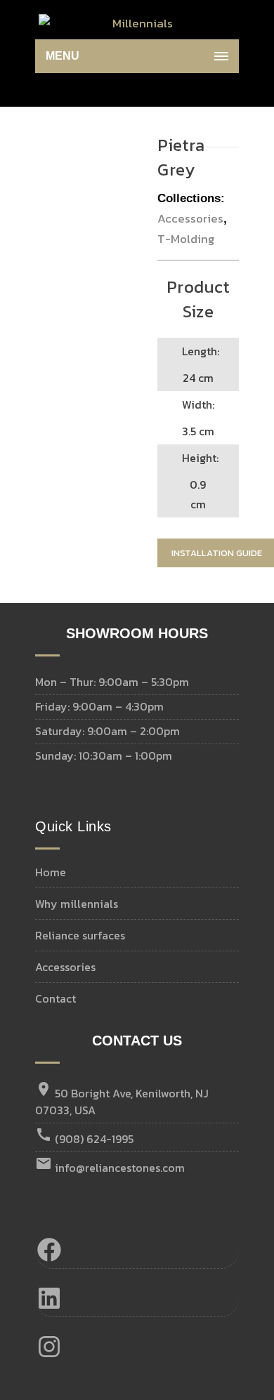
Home (50, 872)
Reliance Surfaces (80, 935)
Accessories (190, 218)
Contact (55, 998)
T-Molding (186, 239)
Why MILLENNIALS (76, 903)
